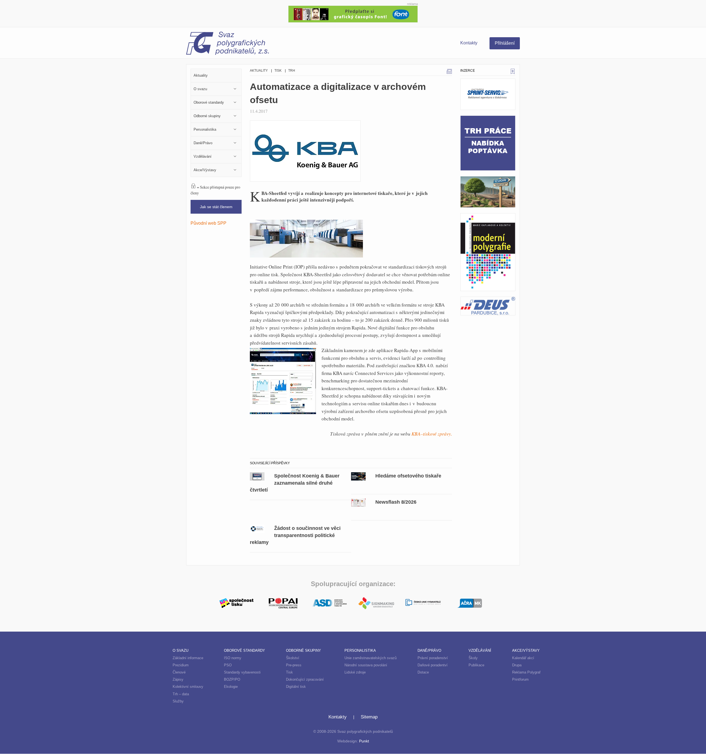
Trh (291, 71)
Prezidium (181, 665)
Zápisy (178, 679)
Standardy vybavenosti (242, 672)
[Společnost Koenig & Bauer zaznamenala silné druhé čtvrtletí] (257, 476)
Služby (178, 701)
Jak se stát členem (216, 207)
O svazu (180, 650)
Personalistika (360, 650)
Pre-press (293, 665)
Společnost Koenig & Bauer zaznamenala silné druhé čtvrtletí (294, 483)
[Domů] (269, 44)
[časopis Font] (353, 13)
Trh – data (181, 694)
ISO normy (232, 658)
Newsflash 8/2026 (395, 502)
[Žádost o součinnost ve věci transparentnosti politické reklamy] (257, 528)
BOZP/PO (232, 679)
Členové (179, 672)
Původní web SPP (208, 223)
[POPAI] (283, 602)
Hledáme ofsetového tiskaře (408, 476)
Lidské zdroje (355, 672)
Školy (473, 658)
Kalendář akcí (523, 658)
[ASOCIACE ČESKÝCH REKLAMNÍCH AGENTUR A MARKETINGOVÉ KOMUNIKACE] (469, 602)
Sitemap (369, 717)
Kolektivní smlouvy (188, 687)
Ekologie (231, 687)
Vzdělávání (480, 650)
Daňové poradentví (433, 665)
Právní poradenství (433, 658)
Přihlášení (505, 43)
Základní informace (188, 658)
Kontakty (468, 43)
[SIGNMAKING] (376, 603)
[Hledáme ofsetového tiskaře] (358, 476)
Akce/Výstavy (526, 650)
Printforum (520, 679)
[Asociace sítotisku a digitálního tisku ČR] (329, 603)
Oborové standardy (244, 650)
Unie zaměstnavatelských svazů (370, 658)
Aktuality (259, 71)
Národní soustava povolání (365, 665)
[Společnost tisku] (236, 602)
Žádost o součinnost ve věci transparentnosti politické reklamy (295, 535)
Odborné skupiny (303, 650)
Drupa (517, 665)
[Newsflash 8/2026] (358, 502)
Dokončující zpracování (305, 679)
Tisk (278, 71)
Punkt (364, 741)
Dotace (423, 672)
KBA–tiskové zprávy (431, 434)
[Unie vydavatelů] (423, 603)
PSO (228, 665)
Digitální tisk (296, 687)
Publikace (476, 665)
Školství (292, 658)
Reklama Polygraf (526, 672)
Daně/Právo (429, 650)
